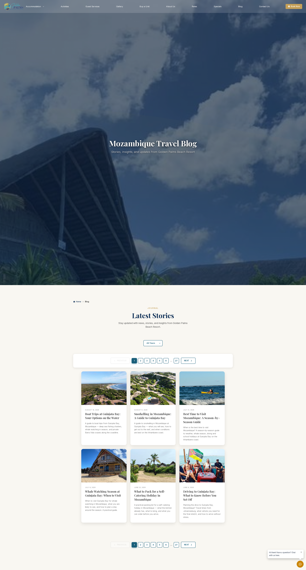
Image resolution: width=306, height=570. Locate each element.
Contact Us (264, 6)
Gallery (119, 6)
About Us (170, 6)
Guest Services (92, 6)
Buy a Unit (144, 6)
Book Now (295, 6)
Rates (194, 6)
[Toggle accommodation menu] (43, 6)
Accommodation (33, 6)
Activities (65, 6)
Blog (240, 6)
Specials (217, 6)
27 (176, 361)
